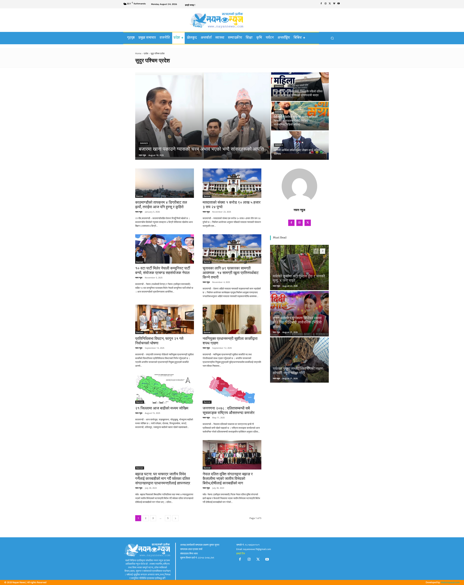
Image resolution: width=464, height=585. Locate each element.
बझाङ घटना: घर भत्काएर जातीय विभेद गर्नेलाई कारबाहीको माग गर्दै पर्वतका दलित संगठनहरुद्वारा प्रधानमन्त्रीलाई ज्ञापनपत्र (162, 478)
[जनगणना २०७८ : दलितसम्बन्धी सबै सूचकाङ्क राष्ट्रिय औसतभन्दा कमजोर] (232, 389)
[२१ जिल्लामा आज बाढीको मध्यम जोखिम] (164, 389)
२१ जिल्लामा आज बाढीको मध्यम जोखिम (161, 408)
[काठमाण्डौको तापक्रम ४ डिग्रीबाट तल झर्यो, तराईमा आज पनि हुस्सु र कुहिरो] (164, 183)
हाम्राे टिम (240, 553)
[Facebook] (321, 4)
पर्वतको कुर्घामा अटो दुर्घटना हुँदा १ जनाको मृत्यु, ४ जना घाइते (299, 278)
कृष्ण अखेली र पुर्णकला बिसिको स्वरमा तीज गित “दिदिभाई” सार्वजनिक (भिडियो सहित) (297, 323)
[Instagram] (325, 4)
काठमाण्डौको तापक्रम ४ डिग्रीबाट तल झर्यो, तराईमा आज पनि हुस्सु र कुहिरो (161, 204)
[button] (332, 38)
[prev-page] (316, 251)
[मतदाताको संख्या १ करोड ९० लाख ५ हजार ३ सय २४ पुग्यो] (232, 183)
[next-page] (175, 518)
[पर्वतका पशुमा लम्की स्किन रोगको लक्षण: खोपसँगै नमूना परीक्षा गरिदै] (299, 360)
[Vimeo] (334, 4)
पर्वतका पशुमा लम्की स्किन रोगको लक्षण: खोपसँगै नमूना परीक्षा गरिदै (298, 371)
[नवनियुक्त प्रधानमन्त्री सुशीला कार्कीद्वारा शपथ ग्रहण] (232, 319)
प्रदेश (146, 53)
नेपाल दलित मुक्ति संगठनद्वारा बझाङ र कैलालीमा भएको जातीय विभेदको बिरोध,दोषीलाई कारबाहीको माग (228, 478)
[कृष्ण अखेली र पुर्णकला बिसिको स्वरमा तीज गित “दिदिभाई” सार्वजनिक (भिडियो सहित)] (299, 313)
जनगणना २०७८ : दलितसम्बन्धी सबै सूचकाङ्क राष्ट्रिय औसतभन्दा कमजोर (228, 410)
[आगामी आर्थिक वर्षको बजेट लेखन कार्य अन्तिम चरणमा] (300, 145)
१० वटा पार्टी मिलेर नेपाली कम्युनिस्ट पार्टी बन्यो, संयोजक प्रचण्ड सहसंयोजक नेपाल (162, 270)
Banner (144, 143)
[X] (330, 4)
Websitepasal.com (450, 582)
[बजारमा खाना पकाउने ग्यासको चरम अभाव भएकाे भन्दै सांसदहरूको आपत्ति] (202, 116)
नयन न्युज (138, 211)
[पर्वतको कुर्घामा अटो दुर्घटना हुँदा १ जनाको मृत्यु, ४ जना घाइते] (299, 267)
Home (138, 53)
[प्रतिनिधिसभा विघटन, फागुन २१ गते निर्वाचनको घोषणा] (164, 319)
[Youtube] (338, 4)
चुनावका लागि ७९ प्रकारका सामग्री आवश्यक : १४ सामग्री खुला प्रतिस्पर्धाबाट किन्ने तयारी (231, 272)
